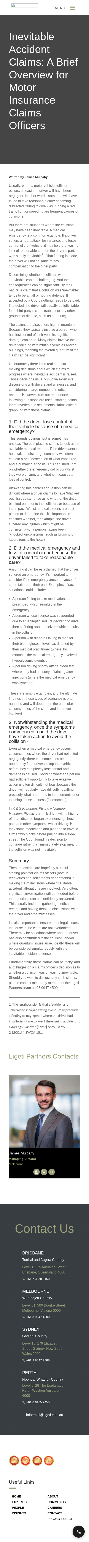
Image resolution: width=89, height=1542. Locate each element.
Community (57, 1502)
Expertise (20, 1502)
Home (16, 1496)
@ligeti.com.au (51, 1415)
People (18, 1507)
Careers (55, 1507)
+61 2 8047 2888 (38, 1360)
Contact (55, 1513)
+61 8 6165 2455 (38, 1402)
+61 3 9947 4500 (38, 1317)
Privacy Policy (60, 1519)
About (53, 1496)
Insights (19, 1513)
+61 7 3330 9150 (38, 1279)
